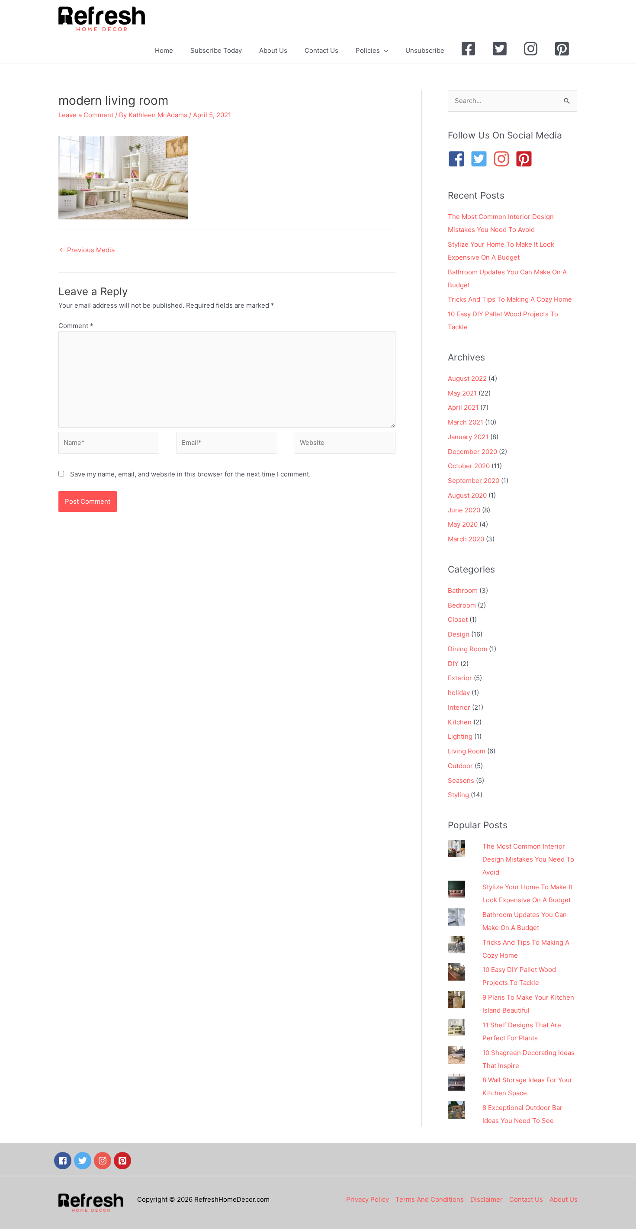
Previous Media (87, 250)
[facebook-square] (459, 158)
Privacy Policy (367, 1199)
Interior (459, 707)
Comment (75, 326)
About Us (563, 1199)
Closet (458, 619)
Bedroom (462, 605)
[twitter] (84, 1160)
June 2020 (464, 510)
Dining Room (467, 649)
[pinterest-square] (526, 158)
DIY (453, 664)
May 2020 (463, 524)
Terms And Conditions (429, 1199)
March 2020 (466, 539)
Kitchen (460, 722)
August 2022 (467, 378)
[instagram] (504, 158)
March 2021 (465, 422)
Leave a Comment (85, 115)
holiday (459, 692)
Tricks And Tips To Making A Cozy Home (510, 299)
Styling (458, 795)
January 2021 (468, 437)
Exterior (460, 678)
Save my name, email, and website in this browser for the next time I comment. (190, 474)
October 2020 (469, 466)
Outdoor (460, 766)
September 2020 (473, 480)
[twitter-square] (481, 158)
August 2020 (467, 495)
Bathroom (463, 590)
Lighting (460, 736)
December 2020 (472, 451)
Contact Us (526, 1199)
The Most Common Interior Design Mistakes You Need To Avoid (528, 859)
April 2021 (463, 407)
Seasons (461, 780)
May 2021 (462, 393)
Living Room (466, 751)
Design (458, 634)
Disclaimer (486, 1199)
